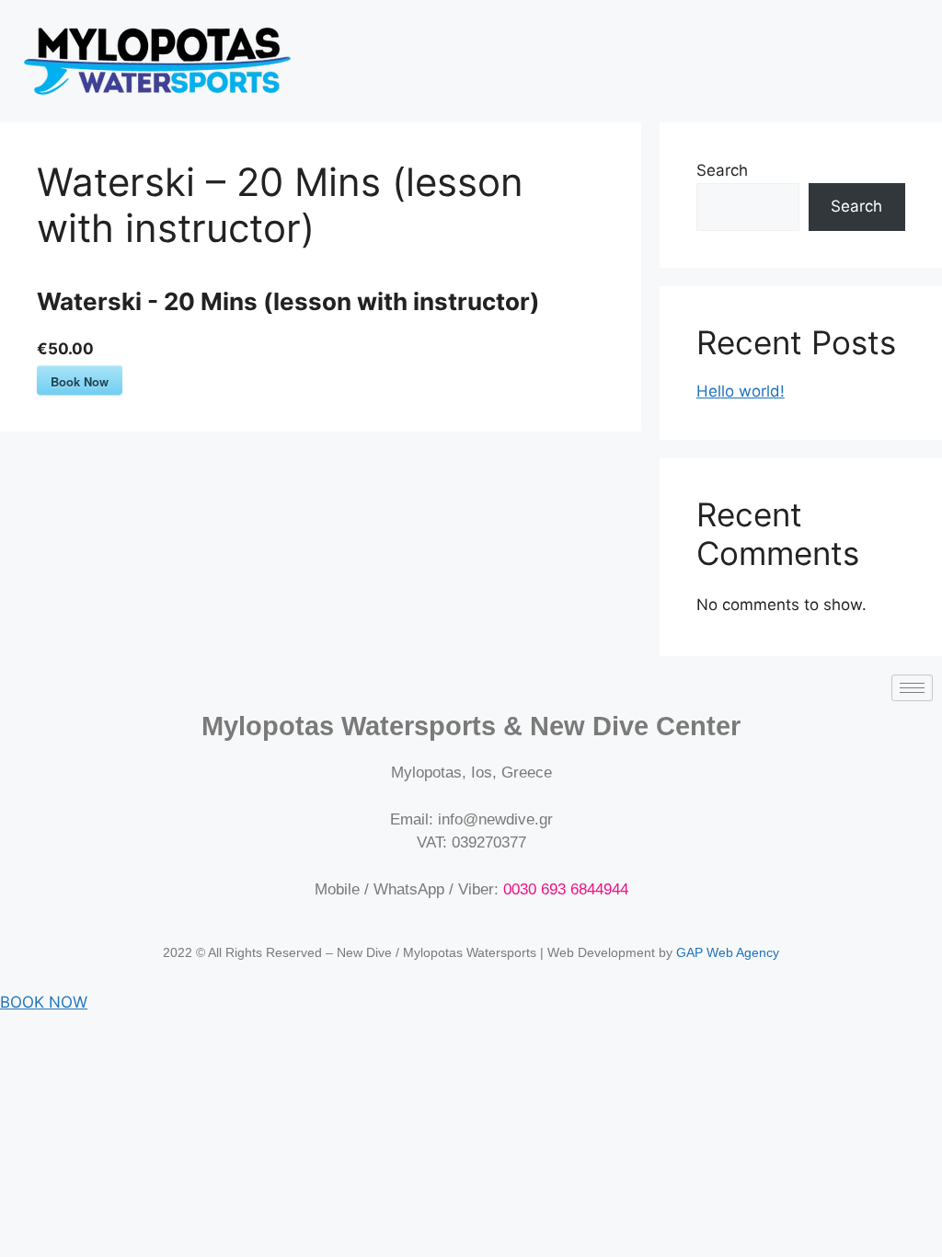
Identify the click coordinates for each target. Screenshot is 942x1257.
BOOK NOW (43, 1002)
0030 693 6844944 (565, 889)
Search (722, 170)
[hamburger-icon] (912, 688)
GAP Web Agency (727, 952)
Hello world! (740, 391)
